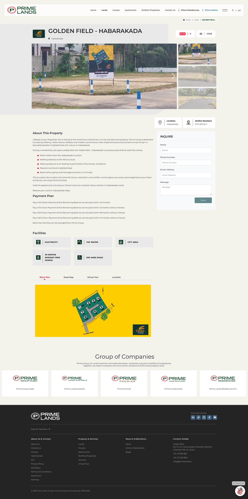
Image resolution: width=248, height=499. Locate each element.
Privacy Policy (37, 464)
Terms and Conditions (41, 472)
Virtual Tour (83, 464)
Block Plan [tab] (45, 277)
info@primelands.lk (182, 461)
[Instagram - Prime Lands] (204, 417)
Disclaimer (36, 476)
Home (93, 10)
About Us (35, 444)
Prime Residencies (190, 10)
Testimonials (37, 456)
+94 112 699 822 (180, 453)
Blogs (128, 452)
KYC (33, 460)
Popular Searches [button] (39, 429)
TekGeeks (85, 491)
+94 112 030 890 (180, 457)
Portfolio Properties (151, 10)
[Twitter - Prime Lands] (198, 417)
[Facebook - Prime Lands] (209, 417)
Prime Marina (211, 10)
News (128, 444)
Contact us (36, 448)
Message (164, 182)
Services (82, 460)
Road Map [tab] (68, 277)
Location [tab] (116, 277)
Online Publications (135, 448)
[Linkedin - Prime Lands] (193, 417)
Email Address (167, 169)
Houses (116, 10)
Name (163, 145)
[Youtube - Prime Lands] (215, 417)
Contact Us (170, 10)
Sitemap (35, 479)
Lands (104, 10)
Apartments (130, 10)
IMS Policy (35, 468)
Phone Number (167, 157)
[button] (173, 76)
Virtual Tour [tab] (92, 277)
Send (203, 200)
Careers (34, 452)
